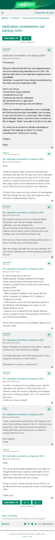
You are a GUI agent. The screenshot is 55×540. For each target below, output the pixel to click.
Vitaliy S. (6, 152)
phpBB (20, 534)
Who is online (9, 516)
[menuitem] (50, 13)
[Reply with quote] (49, 50)
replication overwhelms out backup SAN (23, 29)
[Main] (27, 5)
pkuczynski (7, 49)
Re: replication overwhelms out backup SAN (23, 159)
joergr (5, 408)
